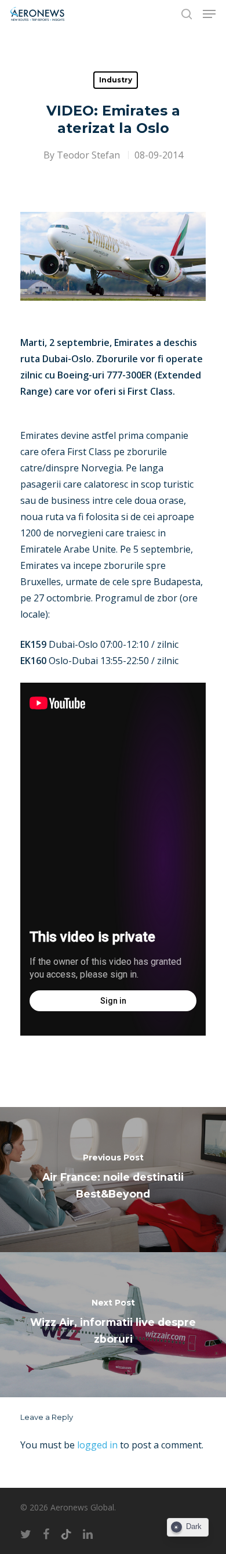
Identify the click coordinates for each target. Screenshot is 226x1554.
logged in (97, 1444)
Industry (115, 79)
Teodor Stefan (88, 155)
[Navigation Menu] (209, 14)
